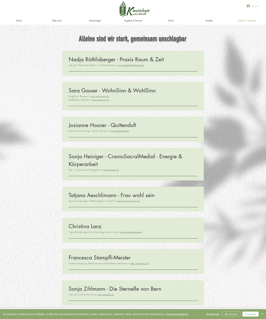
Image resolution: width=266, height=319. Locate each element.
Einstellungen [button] (213, 314)
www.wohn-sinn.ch (99, 96)
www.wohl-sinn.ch (100, 99)
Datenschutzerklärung (177, 314)
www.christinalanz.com (131, 232)
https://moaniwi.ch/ (139, 263)
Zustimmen (250, 314)
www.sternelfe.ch (105, 294)
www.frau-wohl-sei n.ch (127, 201)
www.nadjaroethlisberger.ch (131, 65)
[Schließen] (262, 314)
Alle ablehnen (231, 314)
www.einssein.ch (111, 170)
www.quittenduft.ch (119, 131)
